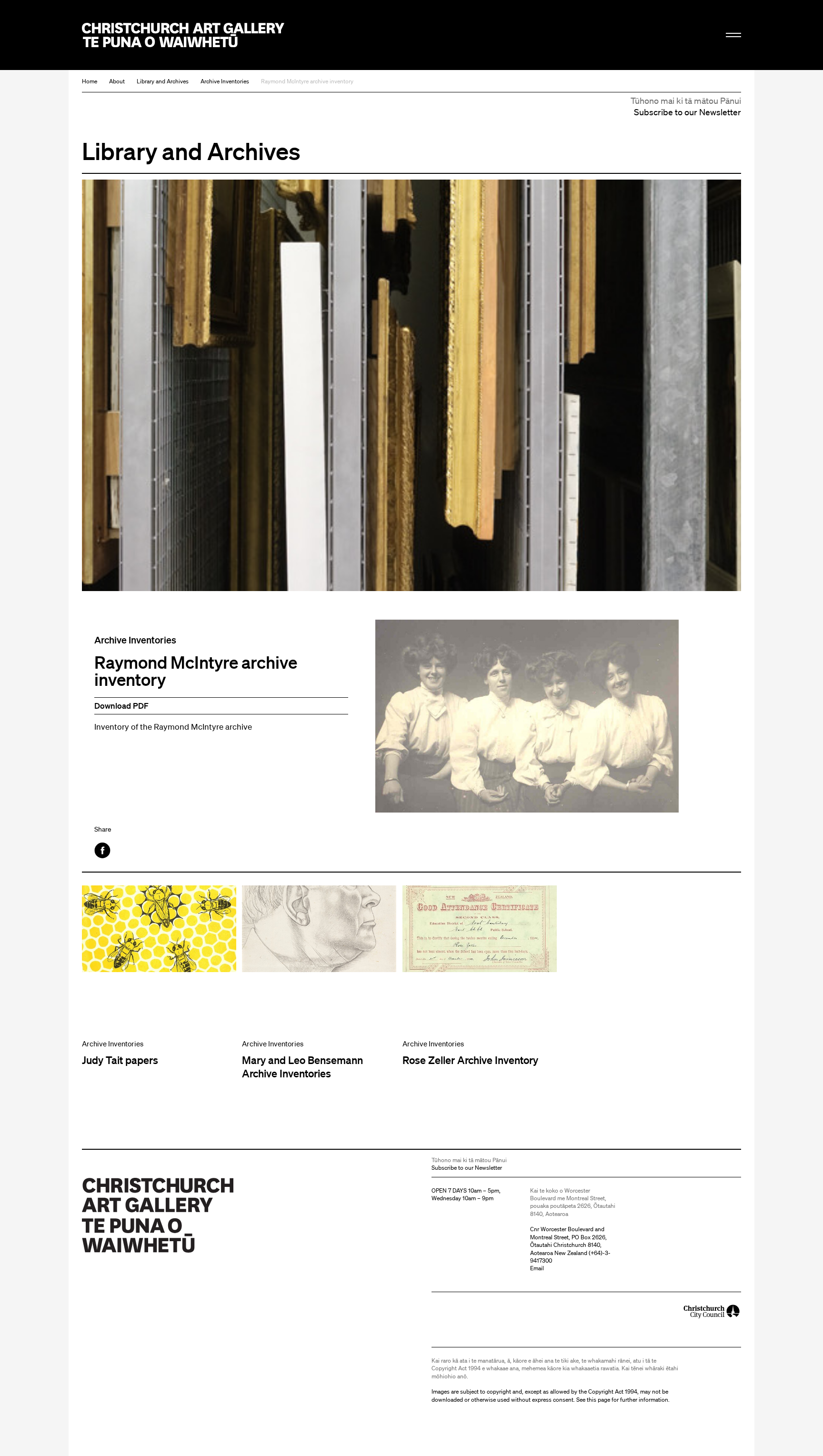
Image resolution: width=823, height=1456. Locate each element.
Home (89, 81)
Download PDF (121, 706)
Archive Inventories (225, 81)
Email (537, 1268)
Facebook (103, 850)
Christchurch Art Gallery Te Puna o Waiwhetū (183, 35)
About (117, 81)
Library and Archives (163, 81)
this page (598, 1400)
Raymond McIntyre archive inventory (307, 81)
